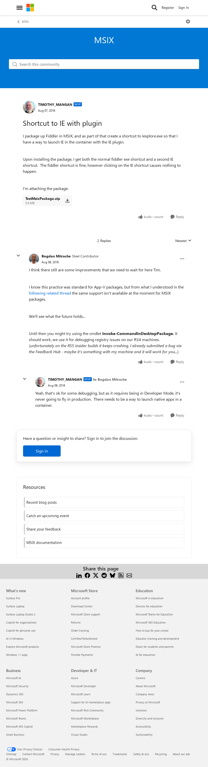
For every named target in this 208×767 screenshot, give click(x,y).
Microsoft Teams (16, 718)
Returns (76, 622)
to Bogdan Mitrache (110, 379)
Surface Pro (13, 598)
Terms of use (99, 754)
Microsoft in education (149, 598)
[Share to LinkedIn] (79, 574)
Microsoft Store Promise (86, 647)
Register (168, 7)
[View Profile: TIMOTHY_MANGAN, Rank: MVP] (29, 107)
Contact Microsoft (33, 754)
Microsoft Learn (80, 694)
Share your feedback (43, 529)
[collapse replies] (18, 256)
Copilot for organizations (21, 622)
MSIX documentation (44, 542)
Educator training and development (157, 638)
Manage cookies (75, 754)
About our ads (181, 754)
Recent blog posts (41, 502)
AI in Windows (15, 638)
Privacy (54, 754)
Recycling (161, 754)
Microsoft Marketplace (85, 718)
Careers (140, 678)
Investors (141, 710)
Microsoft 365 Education (151, 622)
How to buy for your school (152, 630)
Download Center (82, 606)
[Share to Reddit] (104, 574)
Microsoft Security (17, 686)
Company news (145, 694)
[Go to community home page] (30, 7)
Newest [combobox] (183, 240)
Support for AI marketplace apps (91, 702)
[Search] (154, 8)
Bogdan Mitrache (56, 256)
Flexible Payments (82, 655)
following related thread (50, 293)
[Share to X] (95, 574)
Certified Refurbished (84, 638)
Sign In (183, 7)
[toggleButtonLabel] (188, 21)
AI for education (145, 655)
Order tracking (80, 630)
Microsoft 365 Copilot (19, 726)
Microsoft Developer (83, 686)
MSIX (25, 21)
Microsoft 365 (14, 702)
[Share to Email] (129, 574)
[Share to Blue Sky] (112, 574)
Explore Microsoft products (22, 647)
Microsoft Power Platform (21, 710)
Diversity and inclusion (150, 718)
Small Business (15, 734)
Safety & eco (141, 754)
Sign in (42, 450)
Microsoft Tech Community (87, 710)
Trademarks (120, 754)
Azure (74, 678)
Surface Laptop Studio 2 (20, 614)
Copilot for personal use (21, 630)
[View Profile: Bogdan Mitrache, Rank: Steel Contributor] (34, 259)
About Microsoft (145, 686)
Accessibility (143, 726)
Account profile (80, 598)
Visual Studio (79, 734)
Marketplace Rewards (84, 726)
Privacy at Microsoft (148, 702)
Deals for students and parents (155, 647)
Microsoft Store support (85, 614)
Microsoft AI (13, 678)
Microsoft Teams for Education (154, 614)
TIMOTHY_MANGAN (55, 104)
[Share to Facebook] (87, 574)
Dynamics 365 (14, 694)
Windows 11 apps (17, 655)
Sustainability (144, 734)
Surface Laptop (15, 606)
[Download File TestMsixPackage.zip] (67, 200)
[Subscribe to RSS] (121, 574)
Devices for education (149, 606)
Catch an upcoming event (47, 515)
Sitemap (11, 754)
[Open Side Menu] (19, 7)
